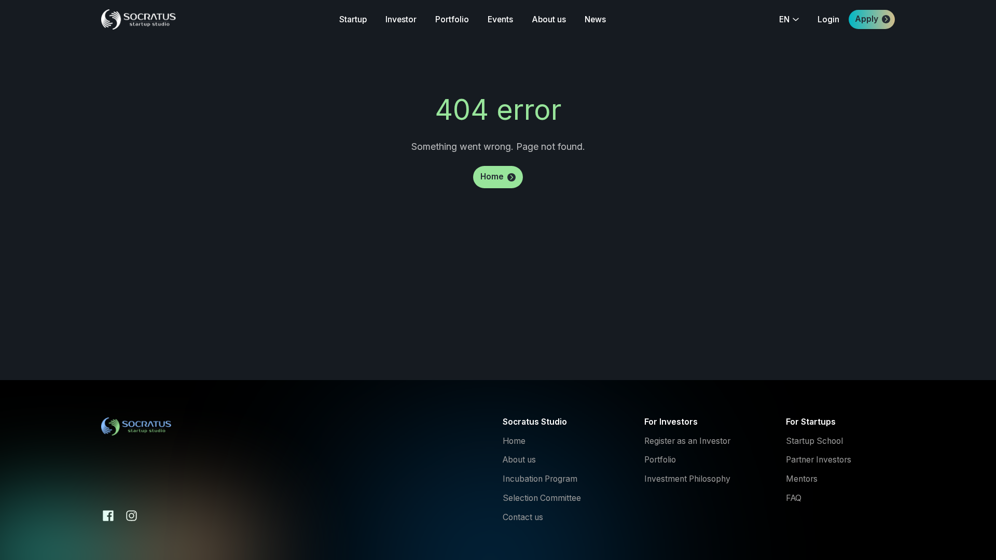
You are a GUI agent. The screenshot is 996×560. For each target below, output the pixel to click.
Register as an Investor (687, 441)
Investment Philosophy (687, 479)
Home (514, 441)
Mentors (802, 479)
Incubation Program (540, 479)
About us (520, 460)
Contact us (524, 517)
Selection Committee (542, 498)
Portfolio (660, 460)
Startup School (814, 441)
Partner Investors (818, 460)
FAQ (793, 498)
